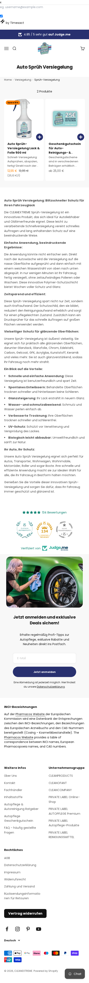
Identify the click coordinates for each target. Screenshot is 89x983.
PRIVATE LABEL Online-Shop (64, 799)
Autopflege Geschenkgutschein (18, 818)
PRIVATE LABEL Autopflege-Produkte (64, 823)
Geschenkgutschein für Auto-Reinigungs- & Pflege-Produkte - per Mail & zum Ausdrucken (65, 155)
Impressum (12, 872)
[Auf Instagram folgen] (17, 929)
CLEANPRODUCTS (61, 776)
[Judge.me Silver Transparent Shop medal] (64, 529)
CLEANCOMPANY (60, 790)
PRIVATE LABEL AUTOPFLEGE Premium (64, 811)
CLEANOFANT (58, 783)
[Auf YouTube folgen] (38, 929)
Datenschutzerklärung (51, 686)
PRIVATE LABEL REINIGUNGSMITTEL (61, 834)
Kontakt (9, 783)
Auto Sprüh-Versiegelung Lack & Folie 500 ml (23, 148)
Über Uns (10, 776)
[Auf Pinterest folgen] (28, 929)
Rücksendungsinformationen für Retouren (22, 896)
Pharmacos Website (31, 714)
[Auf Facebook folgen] (7, 929)
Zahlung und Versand (19, 886)
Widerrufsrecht (15, 879)
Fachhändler (13, 790)
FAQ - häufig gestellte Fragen (20, 830)
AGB (7, 858)
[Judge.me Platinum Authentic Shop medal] (24, 529)
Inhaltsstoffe (13, 797)
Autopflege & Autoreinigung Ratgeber (21, 806)
